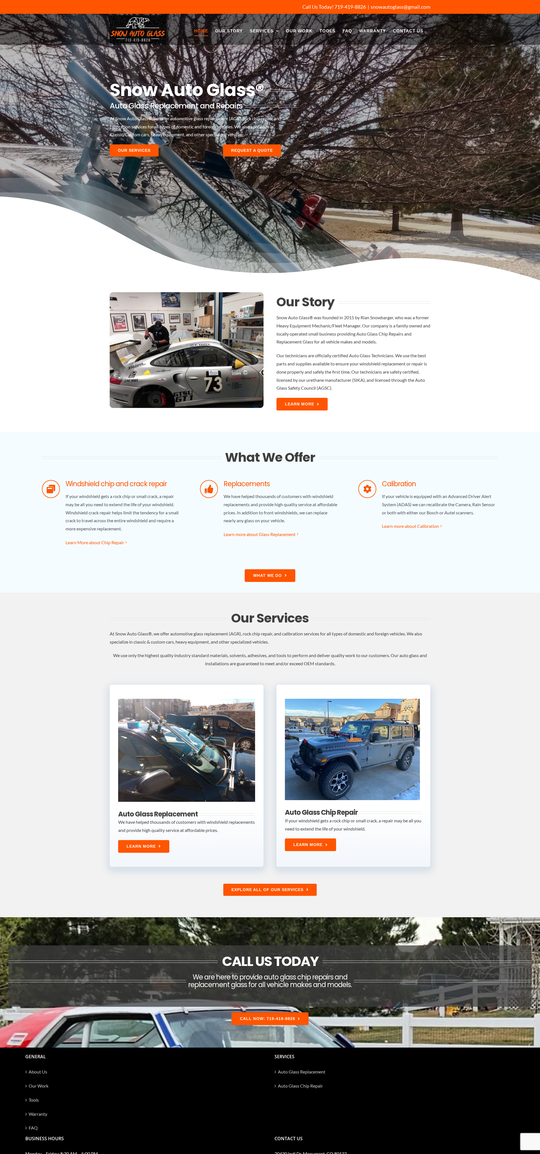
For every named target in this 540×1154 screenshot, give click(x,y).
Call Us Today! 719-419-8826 (334, 7)
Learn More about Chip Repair (95, 542)
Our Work (38, 1085)
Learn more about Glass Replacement (260, 534)
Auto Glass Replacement (301, 1071)
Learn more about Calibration (410, 526)
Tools (34, 1099)
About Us (38, 1071)
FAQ (33, 1127)
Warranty (38, 1114)
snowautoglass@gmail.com (400, 7)
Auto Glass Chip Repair (300, 1085)
